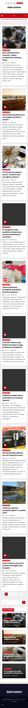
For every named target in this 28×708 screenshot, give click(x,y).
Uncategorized (6, 50)
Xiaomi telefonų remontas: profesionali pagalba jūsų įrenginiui (13, 565)
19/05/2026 (7, 122)
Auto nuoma (14, 7)
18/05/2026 (7, 179)
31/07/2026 (7, 62)
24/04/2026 (7, 295)
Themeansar (14, 701)
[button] (25, 15)
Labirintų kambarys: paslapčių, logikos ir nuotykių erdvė (14, 510)
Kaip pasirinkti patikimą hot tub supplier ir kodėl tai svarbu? (13, 117)
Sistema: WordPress (7, 699)
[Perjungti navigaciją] (14, 16)
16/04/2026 (7, 350)
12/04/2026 (7, 403)
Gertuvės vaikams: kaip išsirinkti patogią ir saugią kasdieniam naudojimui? (12, 345)
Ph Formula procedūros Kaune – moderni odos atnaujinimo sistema (12, 174)
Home (2, 704)
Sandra (14, 62)
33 (18, 594)
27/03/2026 (7, 570)
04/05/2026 (7, 239)
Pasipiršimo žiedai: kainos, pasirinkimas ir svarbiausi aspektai (12, 397)
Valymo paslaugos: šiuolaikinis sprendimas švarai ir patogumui (11, 289)
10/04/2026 (7, 458)
